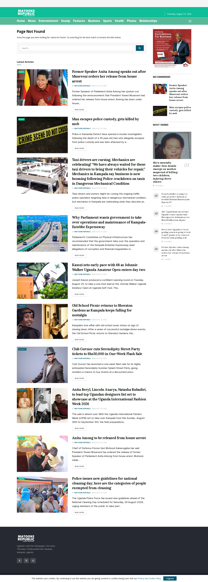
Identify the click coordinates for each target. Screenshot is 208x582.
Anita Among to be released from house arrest (109, 438)
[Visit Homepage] (27, 13)
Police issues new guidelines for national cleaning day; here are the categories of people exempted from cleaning (109, 483)
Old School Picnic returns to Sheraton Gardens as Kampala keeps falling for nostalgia (102, 310)
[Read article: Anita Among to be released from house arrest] (42, 454)
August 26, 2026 (100, 86)
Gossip (65, 20)
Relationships (148, 20)
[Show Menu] (190, 21)
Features (79, 20)
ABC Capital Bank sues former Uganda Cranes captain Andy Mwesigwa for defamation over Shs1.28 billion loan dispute (175, 215)
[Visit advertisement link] (172, 48)
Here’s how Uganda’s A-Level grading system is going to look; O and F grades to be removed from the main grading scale (176, 233)
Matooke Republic (82, 86)
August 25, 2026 (100, 408)
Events (22, 306)
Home (21, 20)
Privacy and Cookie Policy (149, 578)
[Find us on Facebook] (19, 560)
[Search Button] (140, 48)
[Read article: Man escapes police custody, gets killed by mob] (42, 135)
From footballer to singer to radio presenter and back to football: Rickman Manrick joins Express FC (175, 198)
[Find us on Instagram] (33, 560)
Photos (131, 20)
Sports (107, 20)
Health (119, 20)
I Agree (170, 578)
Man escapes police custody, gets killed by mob (180, 110)
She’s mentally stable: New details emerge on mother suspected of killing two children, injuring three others (165, 172)
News (32, 20)
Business (94, 20)
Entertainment (48, 20)
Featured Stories (27, 160)
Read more (81, 109)
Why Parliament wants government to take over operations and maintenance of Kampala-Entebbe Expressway (109, 222)
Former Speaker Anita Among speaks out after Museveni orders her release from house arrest (109, 76)
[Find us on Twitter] (26, 560)
